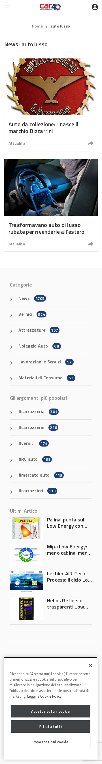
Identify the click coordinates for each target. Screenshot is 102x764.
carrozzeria (39, 411)
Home (37, 26)
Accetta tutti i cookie (50, 711)
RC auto (35, 459)
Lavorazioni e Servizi (45, 361)
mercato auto (41, 475)
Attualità (16, 143)
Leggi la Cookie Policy (44, 696)
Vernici (31, 314)
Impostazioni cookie (50, 742)
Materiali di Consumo (45, 377)
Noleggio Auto (38, 345)
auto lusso (60, 26)
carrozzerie (39, 427)
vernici (34, 443)
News (31, 298)
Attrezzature (38, 330)
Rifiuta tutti (50, 726)
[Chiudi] (90, 665)
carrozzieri (38, 490)
